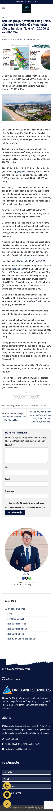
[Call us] (29, 578)
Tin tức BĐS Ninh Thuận (16, 629)
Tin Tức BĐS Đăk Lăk (14, 619)
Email (7, 479)
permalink (42, 406)
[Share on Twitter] (24, 397)
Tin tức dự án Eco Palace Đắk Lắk (20, 639)
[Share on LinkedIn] (38, 397)
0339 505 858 (12, 739)
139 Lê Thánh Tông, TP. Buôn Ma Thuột (22, 744)
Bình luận (9, 445)
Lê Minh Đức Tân (32, 39)
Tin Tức (5, 17)
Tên (6, 467)
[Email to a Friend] (29, 397)
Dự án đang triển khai (15, 609)
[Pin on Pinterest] (33, 397)
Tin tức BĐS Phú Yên (14, 634)
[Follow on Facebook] (23, 578)
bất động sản (22, 261)
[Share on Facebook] (19, 397)
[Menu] (3, 8)
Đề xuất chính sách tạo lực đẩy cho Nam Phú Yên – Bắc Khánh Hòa (14, 416)
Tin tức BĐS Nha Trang (15, 624)
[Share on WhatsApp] (15, 397)
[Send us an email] (26, 578)
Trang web (9, 491)
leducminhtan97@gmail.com (18, 749)
